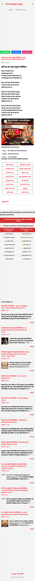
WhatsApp (6, 52)
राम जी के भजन (9, 184)
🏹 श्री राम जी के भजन (26, 234)
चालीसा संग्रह (25, 192)
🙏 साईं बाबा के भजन (26, 248)
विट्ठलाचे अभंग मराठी (25, 164)
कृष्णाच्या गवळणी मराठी (25, 168)
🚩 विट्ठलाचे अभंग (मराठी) (9, 237)
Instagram (28, 52)
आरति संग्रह (10, 192)
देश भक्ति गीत (25, 180)
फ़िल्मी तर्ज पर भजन (25, 184)
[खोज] (33, 4)
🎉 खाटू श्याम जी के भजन (8, 255)
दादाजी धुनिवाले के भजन (25, 176)
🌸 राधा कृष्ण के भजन (9, 241)
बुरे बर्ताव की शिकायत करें (17, 577)
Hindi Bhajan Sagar (14, 4)
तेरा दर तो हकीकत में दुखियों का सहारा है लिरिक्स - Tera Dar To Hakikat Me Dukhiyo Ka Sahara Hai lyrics (14, 466)
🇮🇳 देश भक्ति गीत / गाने (26, 255)
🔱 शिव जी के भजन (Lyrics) (26, 237)
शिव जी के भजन (10, 172)
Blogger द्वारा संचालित (17, 574)
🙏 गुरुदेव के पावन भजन (8, 248)
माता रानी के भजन (9, 176)
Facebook (17, 52)
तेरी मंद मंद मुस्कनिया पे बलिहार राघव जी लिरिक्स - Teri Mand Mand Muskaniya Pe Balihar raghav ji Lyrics (14, 490)
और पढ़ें (32, 322)
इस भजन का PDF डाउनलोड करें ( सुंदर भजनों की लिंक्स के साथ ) (19, 220)
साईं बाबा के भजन (10, 180)
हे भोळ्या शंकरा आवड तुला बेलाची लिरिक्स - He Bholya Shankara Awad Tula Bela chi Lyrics (14, 330)
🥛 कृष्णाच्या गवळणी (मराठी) (9, 244)
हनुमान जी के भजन (9, 188)
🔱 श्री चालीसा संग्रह (26, 259)
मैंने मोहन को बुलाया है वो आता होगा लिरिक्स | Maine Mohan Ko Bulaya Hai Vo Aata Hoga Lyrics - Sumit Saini (15, 354)
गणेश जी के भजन (10, 164)
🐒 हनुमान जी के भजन (26, 241)
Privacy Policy (21, 10)
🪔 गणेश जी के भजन (8, 234)
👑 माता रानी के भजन (26, 244)
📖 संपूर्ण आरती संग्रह (9, 259)
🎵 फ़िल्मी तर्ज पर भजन (26, 252)
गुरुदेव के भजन (25, 172)
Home (11, 10)
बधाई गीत (25, 188)
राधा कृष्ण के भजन (9, 168)
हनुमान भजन (5, 201)
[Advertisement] (17, 31)
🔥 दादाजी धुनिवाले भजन (8, 252)
